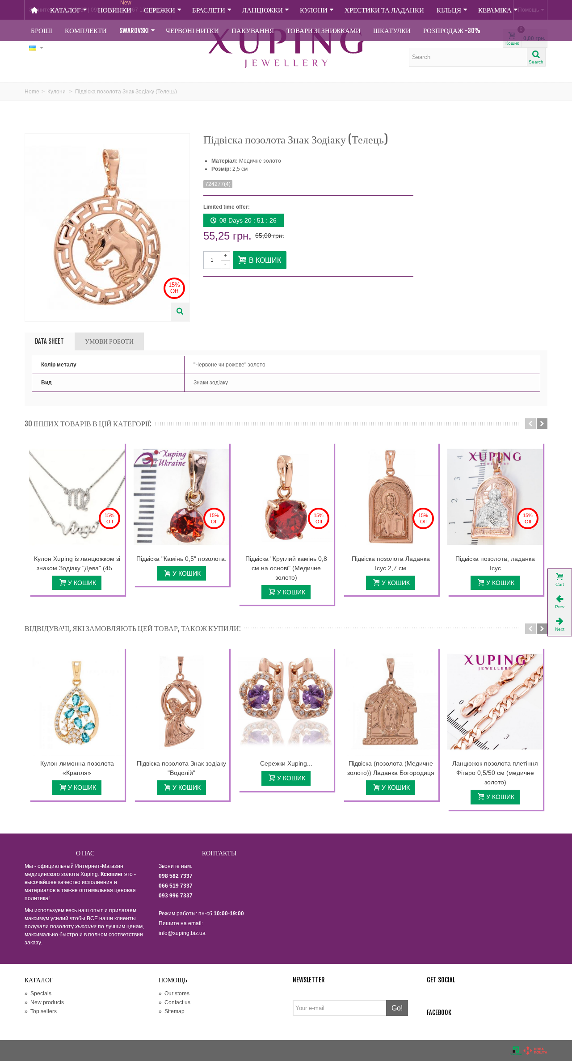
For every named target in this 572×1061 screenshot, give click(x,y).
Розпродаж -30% (451, 30)
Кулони (314, 10)
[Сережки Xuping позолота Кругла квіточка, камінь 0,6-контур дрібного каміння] (286, 702)
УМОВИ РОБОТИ (109, 341)
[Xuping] (285, 48)
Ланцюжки (262, 10)
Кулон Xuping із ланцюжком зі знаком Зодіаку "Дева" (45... (77, 563)
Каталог (65, 10)
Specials (38, 993)
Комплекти (86, 30)
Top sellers (41, 1011)
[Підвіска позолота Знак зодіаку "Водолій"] (181, 702)
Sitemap (172, 1011)
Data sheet (49, 341)
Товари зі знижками (323, 30)
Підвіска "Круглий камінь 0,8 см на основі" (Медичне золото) (286, 568)
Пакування (252, 30)
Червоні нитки (192, 30)
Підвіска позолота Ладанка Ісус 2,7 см (391, 563)
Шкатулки (392, 30)
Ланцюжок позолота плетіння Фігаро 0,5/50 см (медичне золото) (495, 773)
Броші (41, 30)
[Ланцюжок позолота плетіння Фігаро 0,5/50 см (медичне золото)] (495, 702)
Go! (397, 1008)
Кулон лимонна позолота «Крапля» (77, 768)
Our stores (174, 993)
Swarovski (134, 30)
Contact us (174, 1002)
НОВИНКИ (114, 7)
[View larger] (180, 312)
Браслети (208, 10)
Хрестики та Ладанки (384, 10)
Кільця (449, 10)
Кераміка (495, 10)
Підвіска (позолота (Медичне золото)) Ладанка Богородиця (390, 768)
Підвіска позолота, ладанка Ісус (495, 563)
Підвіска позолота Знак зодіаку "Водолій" (181, 768)
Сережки (159, 10)
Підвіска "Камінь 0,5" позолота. (181, 558)
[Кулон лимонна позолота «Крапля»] (77, 702)
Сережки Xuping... (286, 763)
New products (44, 1002)
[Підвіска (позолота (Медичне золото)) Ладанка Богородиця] (390, 702)
